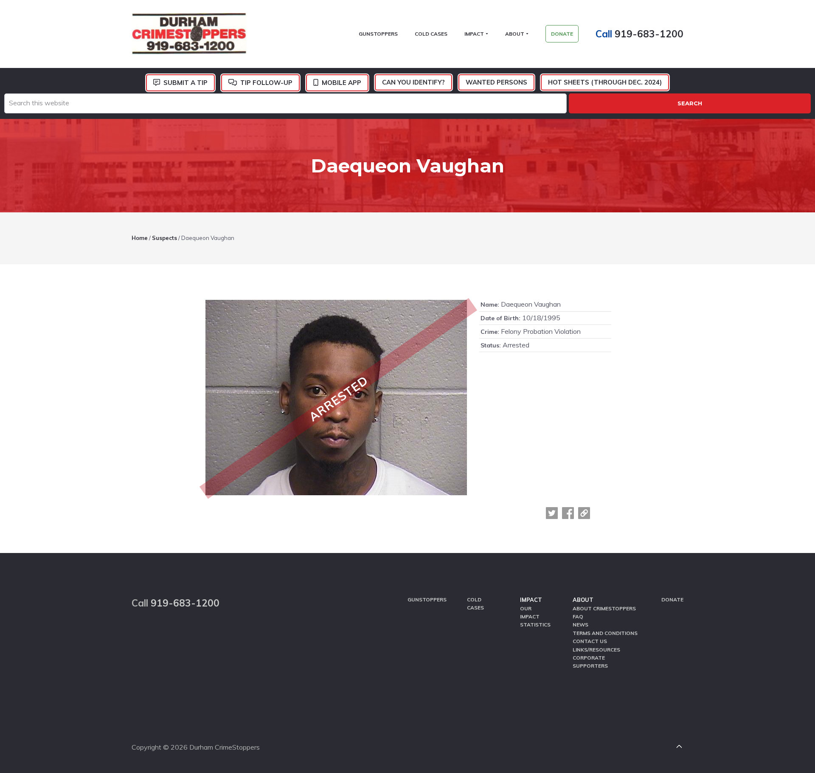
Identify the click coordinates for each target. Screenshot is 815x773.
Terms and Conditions (605, 633)
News (580, 624)
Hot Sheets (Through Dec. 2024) (605, 82)
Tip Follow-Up (266, 83)
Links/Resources (596, 649)
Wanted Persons (496, 82)
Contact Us (590, 641)
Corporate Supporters (590, 662)
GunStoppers (427, 599)
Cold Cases (475, 603)
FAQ (578, 616)
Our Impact (530, 612)
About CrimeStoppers (604, 608)
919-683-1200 (649, 34)
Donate (672, 599)
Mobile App (341, 83)
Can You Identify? (413, 82)
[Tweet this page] (552, 513)
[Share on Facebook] (568, 513)
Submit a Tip (185, 83)
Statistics (535, 624)
